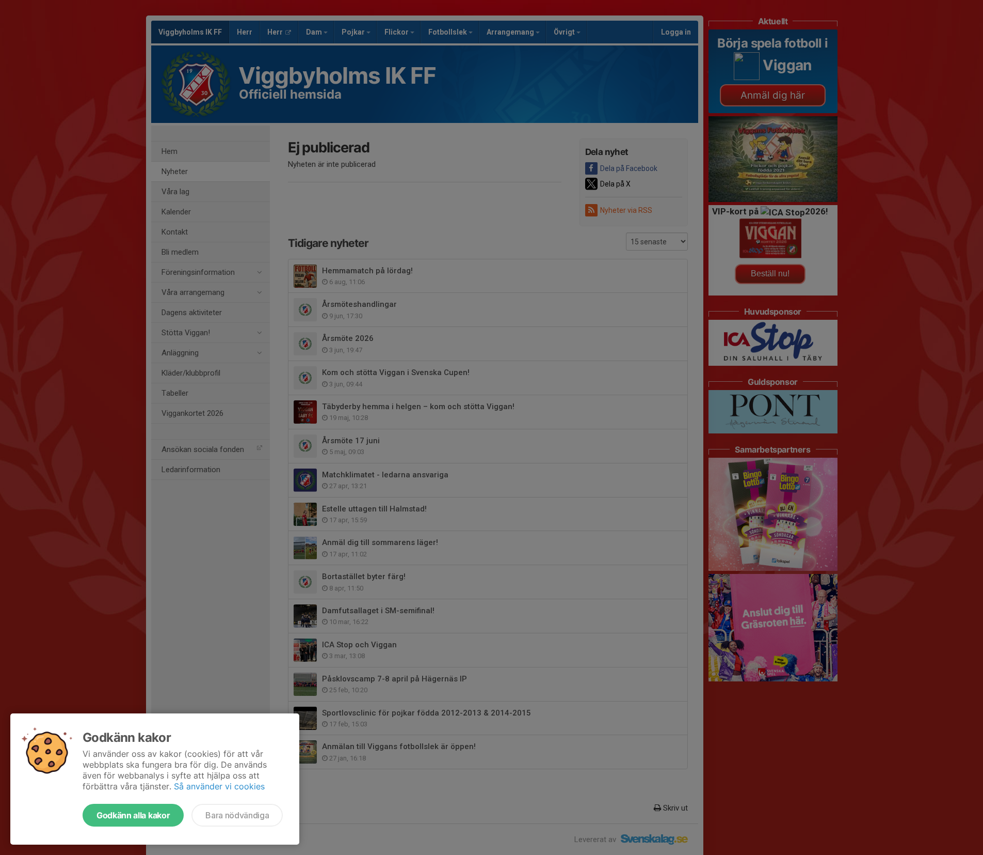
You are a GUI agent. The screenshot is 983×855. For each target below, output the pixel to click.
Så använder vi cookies (219, 786)
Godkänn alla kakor (133, 815)
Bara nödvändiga (237, 815)
